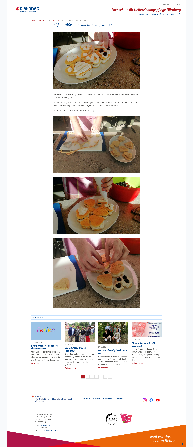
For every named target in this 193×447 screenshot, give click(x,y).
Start (33, 20)
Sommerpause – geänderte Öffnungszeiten (44, 347)
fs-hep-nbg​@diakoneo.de (49, 430)
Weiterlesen (36, 363)
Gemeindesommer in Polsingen (75, 349)
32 (105, 376)
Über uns (164, 14)
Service (173, 14)
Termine (177, 5)
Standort (154, 14)
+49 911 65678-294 (44, 426)
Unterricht (55, 20)
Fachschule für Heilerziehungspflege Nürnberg (146, 10)
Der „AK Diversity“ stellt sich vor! (112, 352)
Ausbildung (143, 14)
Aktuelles (167, 5)
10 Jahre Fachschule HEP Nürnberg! (143, 344)
